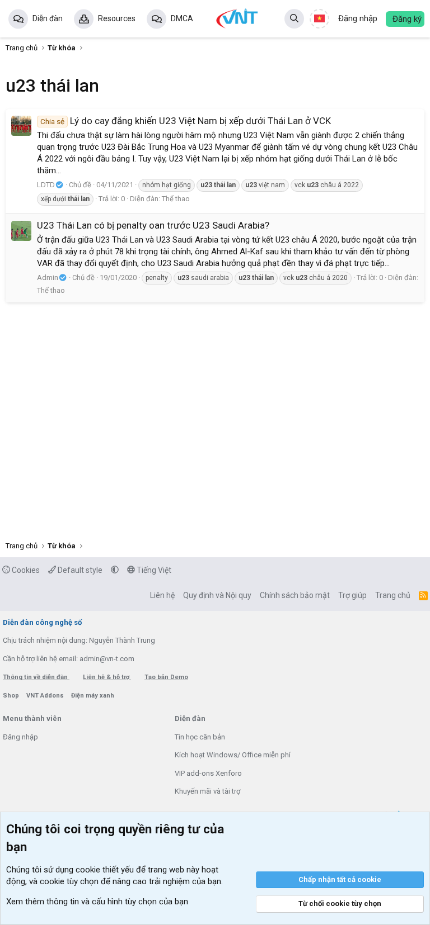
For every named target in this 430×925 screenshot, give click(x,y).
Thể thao (176, 199)
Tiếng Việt (153, 570)
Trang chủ (392, 595)
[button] (115, 570)
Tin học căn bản (200, 737)
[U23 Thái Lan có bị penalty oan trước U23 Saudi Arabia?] (21, 231)
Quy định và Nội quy (217, 595)
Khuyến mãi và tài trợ (207, 791)
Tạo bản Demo (166, 677)
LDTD (46, 185)
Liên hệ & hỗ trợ (107, 677)
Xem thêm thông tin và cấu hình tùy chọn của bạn (97, 901)
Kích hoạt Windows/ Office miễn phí (233, 755)
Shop (12, 695)
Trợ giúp (352, 595)
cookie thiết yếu (105, 870)
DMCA (182, 18)
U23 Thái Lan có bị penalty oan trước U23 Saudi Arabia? (153, 225)
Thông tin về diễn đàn (36, 677)
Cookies (25, 570)
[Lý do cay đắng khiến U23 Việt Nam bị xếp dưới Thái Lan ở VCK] (21, 126)
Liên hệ (162, 595)
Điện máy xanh (92, 695)
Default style (79, 570)
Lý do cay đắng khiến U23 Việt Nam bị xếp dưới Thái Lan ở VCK (185, 120)
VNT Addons (46, 695)
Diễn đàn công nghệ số (42, 622)
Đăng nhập (20, 737)
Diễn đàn (47, 18)
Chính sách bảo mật (295, 595)
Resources (116, 18)
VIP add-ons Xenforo (208, 773)
